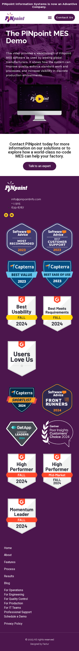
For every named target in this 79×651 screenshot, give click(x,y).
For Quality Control (16, 599)
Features (9, 562)
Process (9, 569)
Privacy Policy (13, 623)
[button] (50, 17)
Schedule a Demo (15, 616)
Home (8, 548)
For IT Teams (12, 607)
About (8, 555)
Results (9, 576)
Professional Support (18, 612)
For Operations (13, 590)
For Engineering (14, 594)
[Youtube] (12, 215)
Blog (7, 583)
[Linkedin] (6, 215)
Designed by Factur (39, 644)
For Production (13, 603)
